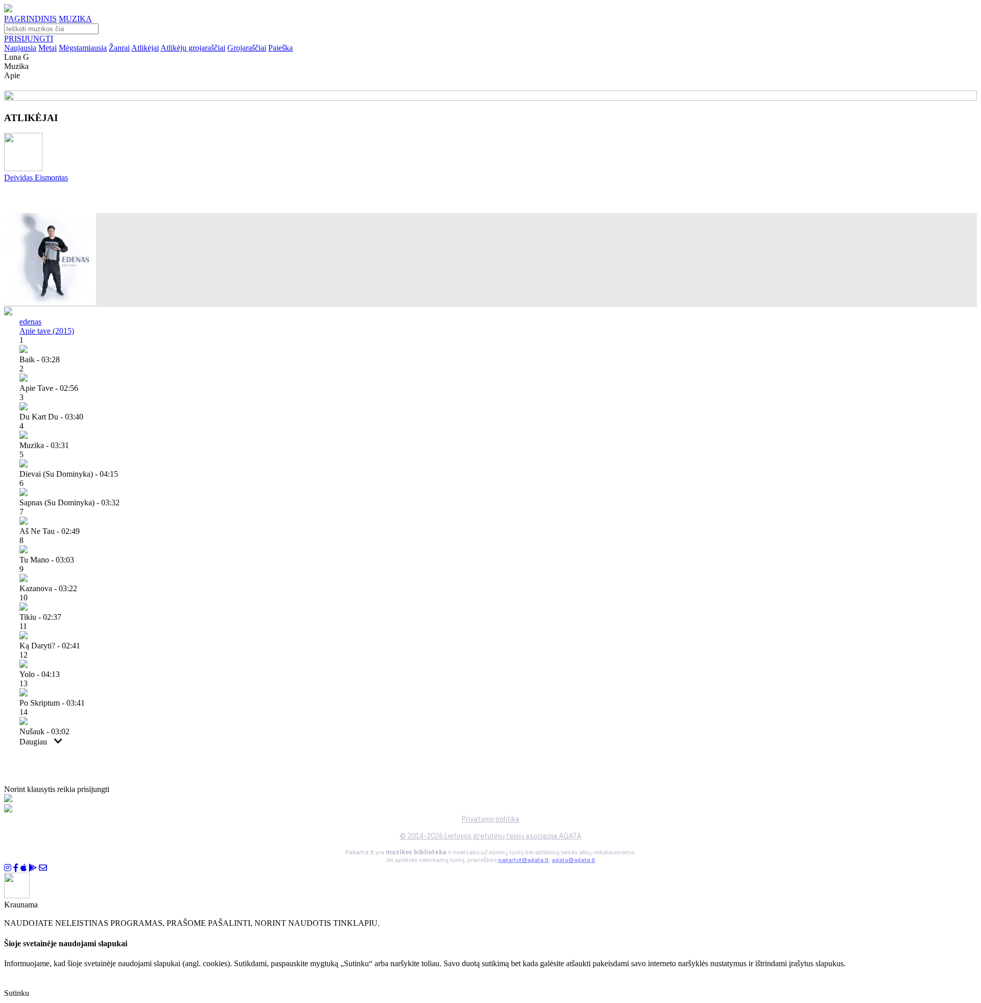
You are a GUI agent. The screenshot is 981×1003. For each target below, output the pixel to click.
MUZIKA (75, 18)
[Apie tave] (50, 302)
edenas (30, 321)
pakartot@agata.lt (523, 860)
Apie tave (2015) (46, 330)
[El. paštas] (43, 868)
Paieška (280, 47)
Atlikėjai (145, 47)
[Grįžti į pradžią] (8, 9)
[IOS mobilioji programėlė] (23, 868)
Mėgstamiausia (83, 47)
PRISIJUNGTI (28, 38)
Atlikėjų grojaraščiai (192, 47)
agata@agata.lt (573, 860)
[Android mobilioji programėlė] (33, 868)
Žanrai (119, 47)
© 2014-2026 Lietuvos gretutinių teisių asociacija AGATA (490, 836)
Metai (47, 47)
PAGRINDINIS (30, 18)
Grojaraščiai (246, 47)
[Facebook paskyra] (15, 868)
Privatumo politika (491, 819)
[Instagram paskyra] (7, 868)
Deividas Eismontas (36, 177)
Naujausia (20, 47)
